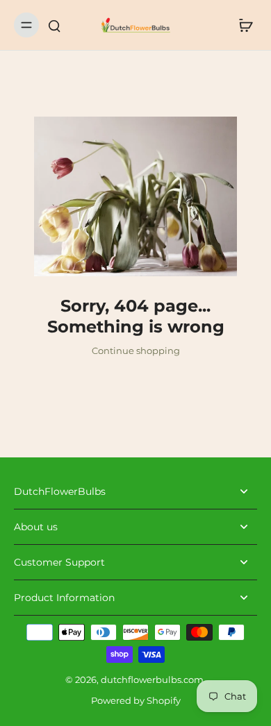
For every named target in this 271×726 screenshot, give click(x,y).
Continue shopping (136, 351)
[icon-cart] (242, 25)
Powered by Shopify (136, 700)
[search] (54, 25)
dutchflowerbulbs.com (152, 680)
